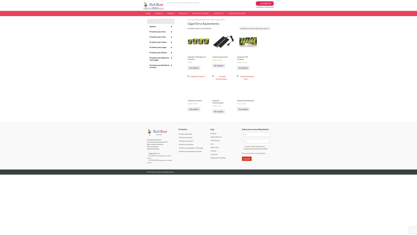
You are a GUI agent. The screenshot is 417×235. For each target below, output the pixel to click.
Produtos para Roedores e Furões (161, 66)
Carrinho (213, 151)
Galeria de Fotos (216, 137)
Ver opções (194, 68)
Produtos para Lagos (161, 47)
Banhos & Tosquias (200, 13)
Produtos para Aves (161, 31)
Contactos (218, 13)
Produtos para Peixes (161, 52)
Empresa (158, 13)
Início (189, 19)
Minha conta (215, 147)
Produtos (183, 13)
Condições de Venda (236, 13)
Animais (170, 13)
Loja (193, 19)
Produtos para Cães (161, 37)
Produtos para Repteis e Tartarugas (161, 59)
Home (148, 13)
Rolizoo (154, 172)
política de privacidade (257, 153)
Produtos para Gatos (161, 42)
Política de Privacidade (218, 158)
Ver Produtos (215, 140)
